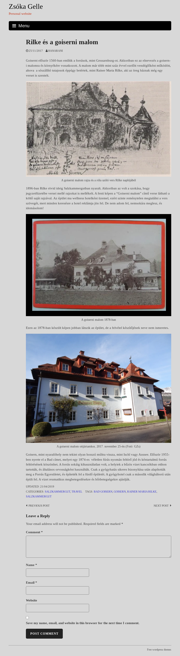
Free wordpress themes (159, 649)
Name (31, 565)
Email (31, 582)
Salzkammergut (57, 491)
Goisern (120, 491)
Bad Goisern (103, 491)
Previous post (39, 505)
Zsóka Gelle (26, 6)
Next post (161, 505)
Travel (77, 491)
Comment (34, 532)
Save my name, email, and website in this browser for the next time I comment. (82, 623)
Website (31, 600)
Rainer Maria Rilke (142, 491)
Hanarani (55, 50)
